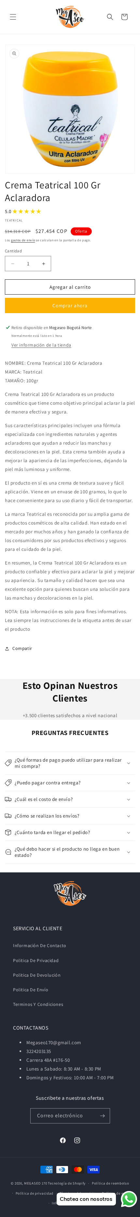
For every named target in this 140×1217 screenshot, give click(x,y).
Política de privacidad (34, 1193)
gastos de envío (23, 240)
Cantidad (13, 251)
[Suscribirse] (102, 1115)
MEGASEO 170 (35, 1183)
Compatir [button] (22, 648)
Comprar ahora (70, 305)
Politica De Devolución (37, 975)
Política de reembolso (110, 1183)
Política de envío (116, 1193)
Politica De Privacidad (36, 960)
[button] (13, 17)
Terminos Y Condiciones (38, 1004)
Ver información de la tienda (41, 345)
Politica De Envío (30, 990)
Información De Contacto (39, 945)
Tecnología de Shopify (67, 1183)
